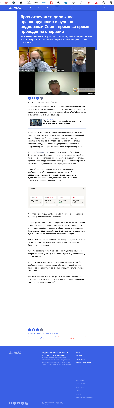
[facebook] (33, 98)
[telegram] (29, 98)
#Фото (39, 333)
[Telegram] (22, 403)
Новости (33, 8)
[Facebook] (10, 403)
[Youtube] (18, 403)
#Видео (57, 333)
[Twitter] (14, 403)
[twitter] (37, 98)
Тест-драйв (41, 8)
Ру (104, 8)
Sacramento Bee (43, 152)
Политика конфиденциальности (84, 397)
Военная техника (52, 8)
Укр (99, 8)
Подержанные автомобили (68, 8)
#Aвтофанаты (48, 333)
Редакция (78, 390)
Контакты (78, 394)
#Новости (31, 333)
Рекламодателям (80, 383)
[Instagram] (26, 403)
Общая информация (81, 380)
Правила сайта (80, 387)
